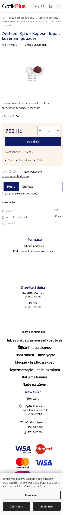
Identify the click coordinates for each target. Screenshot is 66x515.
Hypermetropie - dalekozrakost (34, 370)
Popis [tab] (11, 186)
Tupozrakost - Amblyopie (34, 355)
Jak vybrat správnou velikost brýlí (34, 340)
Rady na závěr (34, 384)
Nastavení (31, 495)
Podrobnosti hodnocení (15, 176)
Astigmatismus (34, 377)
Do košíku (33, 141)
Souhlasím (47, 506)
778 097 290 (35, 432)
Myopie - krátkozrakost (34, 362)
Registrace (36, 6)
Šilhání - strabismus (34, 347)
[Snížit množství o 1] (40, 130)
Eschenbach (40, 45)
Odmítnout (16, 506)
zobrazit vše (31, 391)
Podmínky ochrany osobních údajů (33, 251)
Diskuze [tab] (27, 186)
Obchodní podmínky (33, 246)
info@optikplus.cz (35, 422)
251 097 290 (35, 427)
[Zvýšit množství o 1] (58, 130)
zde (43, 486)
